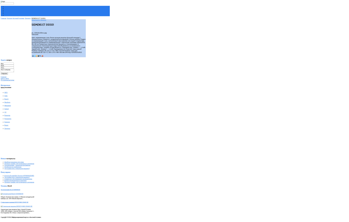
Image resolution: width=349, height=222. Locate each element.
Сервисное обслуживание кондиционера (18, 179)
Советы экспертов (10, 13)
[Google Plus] (42, 56)
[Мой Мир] (39, 56)
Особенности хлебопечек (12, 167)
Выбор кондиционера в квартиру (15, 180)
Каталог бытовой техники (15, 18)
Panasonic (7, 119)
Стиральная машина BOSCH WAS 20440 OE (14, 202)
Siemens (28, 18)
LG (5, 112)
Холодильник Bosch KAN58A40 (10, 190)
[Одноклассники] (37, 56)
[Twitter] (35, 56)
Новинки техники (10, 10)
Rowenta (7, 115)
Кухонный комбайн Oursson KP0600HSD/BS (19, 176)
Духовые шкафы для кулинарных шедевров (19, 163)
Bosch (6, 99)
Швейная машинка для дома (14, 162)
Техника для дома (10, 12)
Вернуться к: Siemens (39, 20)
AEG (5, 92)
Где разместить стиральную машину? (17, 168)
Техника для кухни (10, 8)
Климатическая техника (12, 7)
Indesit (6, 109)
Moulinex (7, 102)
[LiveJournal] (41, 56)
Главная (3, 18)
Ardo (5, 96)
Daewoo (7, 122)
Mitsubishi (7, 105)
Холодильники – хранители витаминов (17, 165)
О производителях (10, 15)
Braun (6, 125)
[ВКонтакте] (33, 56)
